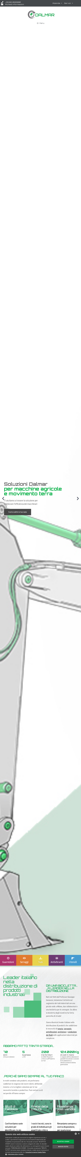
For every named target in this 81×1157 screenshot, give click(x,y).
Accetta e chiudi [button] (63, 1141)
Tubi (40, 962)
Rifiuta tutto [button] (63, 1146)
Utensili (73, 962)
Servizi (67, 3)
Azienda (56, 3)
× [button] (78, 1133)
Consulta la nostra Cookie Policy (35, 1152)
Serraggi (24, 962)
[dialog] (40, 1144)
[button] (3, 498)
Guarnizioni (8, 962)
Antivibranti (57, 962)
